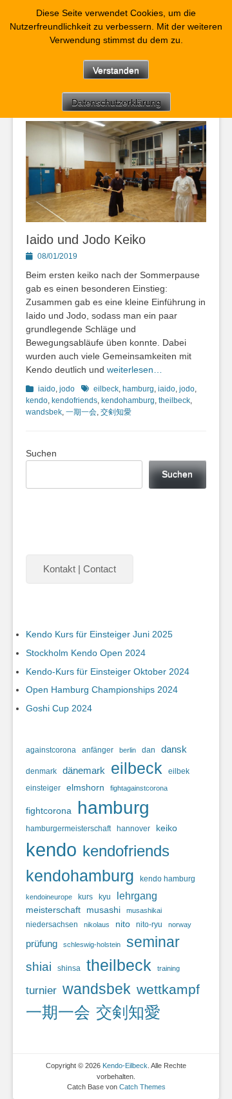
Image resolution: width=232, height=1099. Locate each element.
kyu (105, 896)
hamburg (138, 388)
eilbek (178, 771)
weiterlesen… (134, 369)
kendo (37, 400)
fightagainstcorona (139, 788)
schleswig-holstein (92, 944)
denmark (41, 771)
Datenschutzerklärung (116, 102)
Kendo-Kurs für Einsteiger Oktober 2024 (107, 671)
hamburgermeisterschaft (68, 828)
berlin (127, 750)
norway (179, 924)
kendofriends (74, 400)
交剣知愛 (116, 412)
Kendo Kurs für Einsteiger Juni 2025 (99, 634)
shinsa (69, 968)
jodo (67, 388)
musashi (103, 910)
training (168, 968)
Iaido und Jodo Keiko (86, 239)
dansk (174, 749)
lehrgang (137, 895)
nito (122, 924)
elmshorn (85, 788)
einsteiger (43, 788)
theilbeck (174, 400)
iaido (46, 388)
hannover (133, 828)
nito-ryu (149, 924)
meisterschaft (53, 910)
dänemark (84, 771)
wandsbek (44, 412)
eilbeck (106, 388)
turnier (41, 990)
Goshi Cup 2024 (59, 708)
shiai (39, 966)
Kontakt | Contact (79, 568)
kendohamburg (128, 400)
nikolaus (97, 924)
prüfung (41, 944)
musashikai (144, 910)
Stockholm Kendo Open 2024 (86, 653)
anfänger (97, 750)
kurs (85, 896)
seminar (153, 942)
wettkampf (168, 989)
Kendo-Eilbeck (125, 1065)
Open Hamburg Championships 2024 (102, 689)
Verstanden (116, 70)
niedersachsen (52, 924)
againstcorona (51, 750)
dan (148, 750)
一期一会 (81, 412)
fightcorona (49, 811)
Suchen (41, 453)
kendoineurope (49, 897)
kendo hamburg (167, 878)
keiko (166, 828)
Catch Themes (142, 1087)
